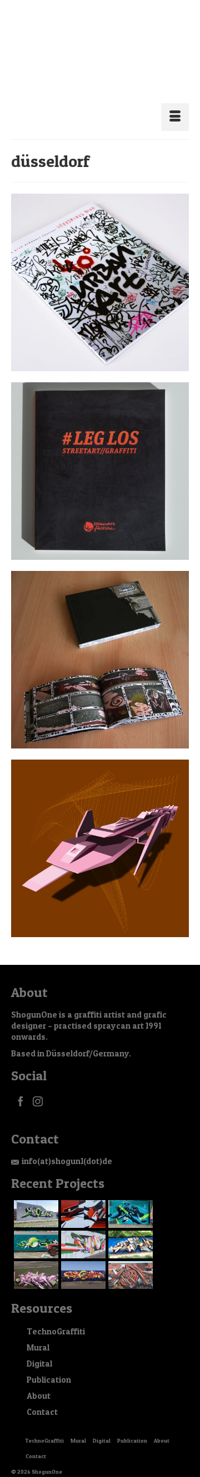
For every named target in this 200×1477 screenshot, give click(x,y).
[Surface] (100, 646)
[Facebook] (20, 1087)
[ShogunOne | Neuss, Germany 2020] (129, 1231)
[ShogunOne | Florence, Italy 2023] (34, 1200)
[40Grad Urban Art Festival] (100, 269)
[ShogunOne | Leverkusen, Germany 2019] (34, 1262)
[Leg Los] (100, 458)
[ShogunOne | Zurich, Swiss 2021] (34, 1231)
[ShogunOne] (100, 49)
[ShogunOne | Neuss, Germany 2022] (129, 1201)
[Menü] (175, 104)
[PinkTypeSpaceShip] (100, 835)
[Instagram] (38, 1087)
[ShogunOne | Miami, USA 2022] (82, 1201)
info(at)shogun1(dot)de (67, 1147)
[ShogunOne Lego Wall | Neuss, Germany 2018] (82, 1262)
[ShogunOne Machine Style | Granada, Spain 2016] (129, 1262)
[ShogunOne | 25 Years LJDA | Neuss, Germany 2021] (82, 1231)
